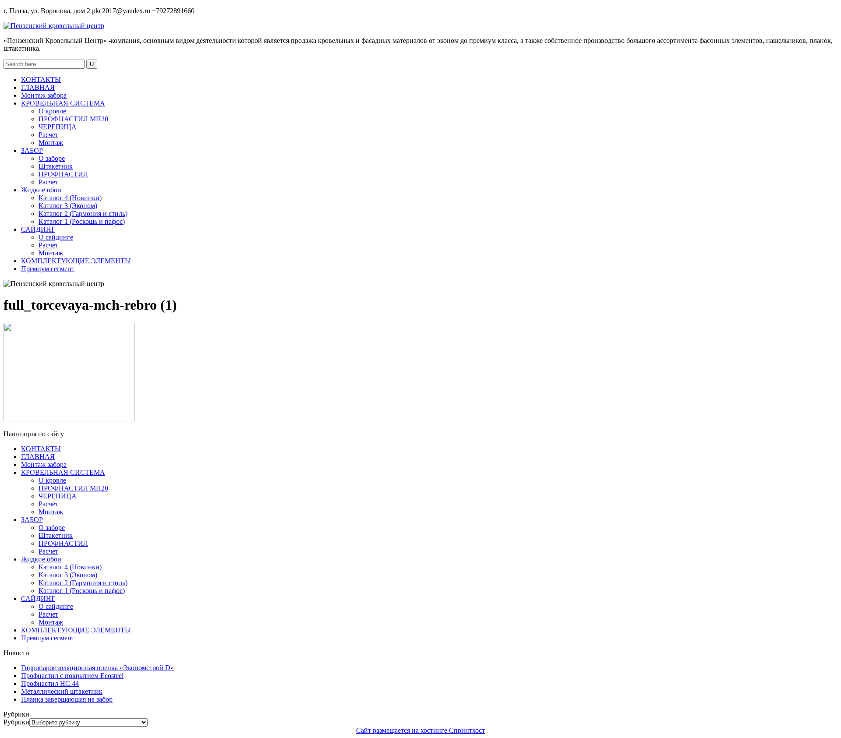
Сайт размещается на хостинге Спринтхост (420, 730)
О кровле (52, 111)
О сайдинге (56, 237)
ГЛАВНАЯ (38, 87)
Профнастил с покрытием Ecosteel (72, 675)
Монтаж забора (44, 95)
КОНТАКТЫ (41, 79)
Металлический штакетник (61, 691)
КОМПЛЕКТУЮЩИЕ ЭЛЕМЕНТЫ (76, 261)
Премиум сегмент (47, 268)
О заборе (52, 158)
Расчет (48, 134)
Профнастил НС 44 (50, 683)
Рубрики (16, 722)
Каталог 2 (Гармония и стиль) (83, 213)
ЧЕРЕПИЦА (58, 127)
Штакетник (56, 166)
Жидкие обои (41, 190)
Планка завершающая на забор (67, 699)
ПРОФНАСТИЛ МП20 (73, 119)
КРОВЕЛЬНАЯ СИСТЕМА (63, 103)
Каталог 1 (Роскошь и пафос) (82, 221)
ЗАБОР (32, 150)
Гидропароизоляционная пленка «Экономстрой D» (97, 667)
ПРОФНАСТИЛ (63, 174)
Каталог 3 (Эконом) (68, 205)
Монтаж (51, 142)
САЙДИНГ (38, 229)
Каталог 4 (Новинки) (70, 197)
